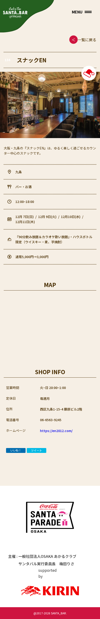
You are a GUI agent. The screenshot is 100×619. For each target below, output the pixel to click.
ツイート (36, 450)
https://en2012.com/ (56, 430)
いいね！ (15, 450)
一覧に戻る (84, 39)
